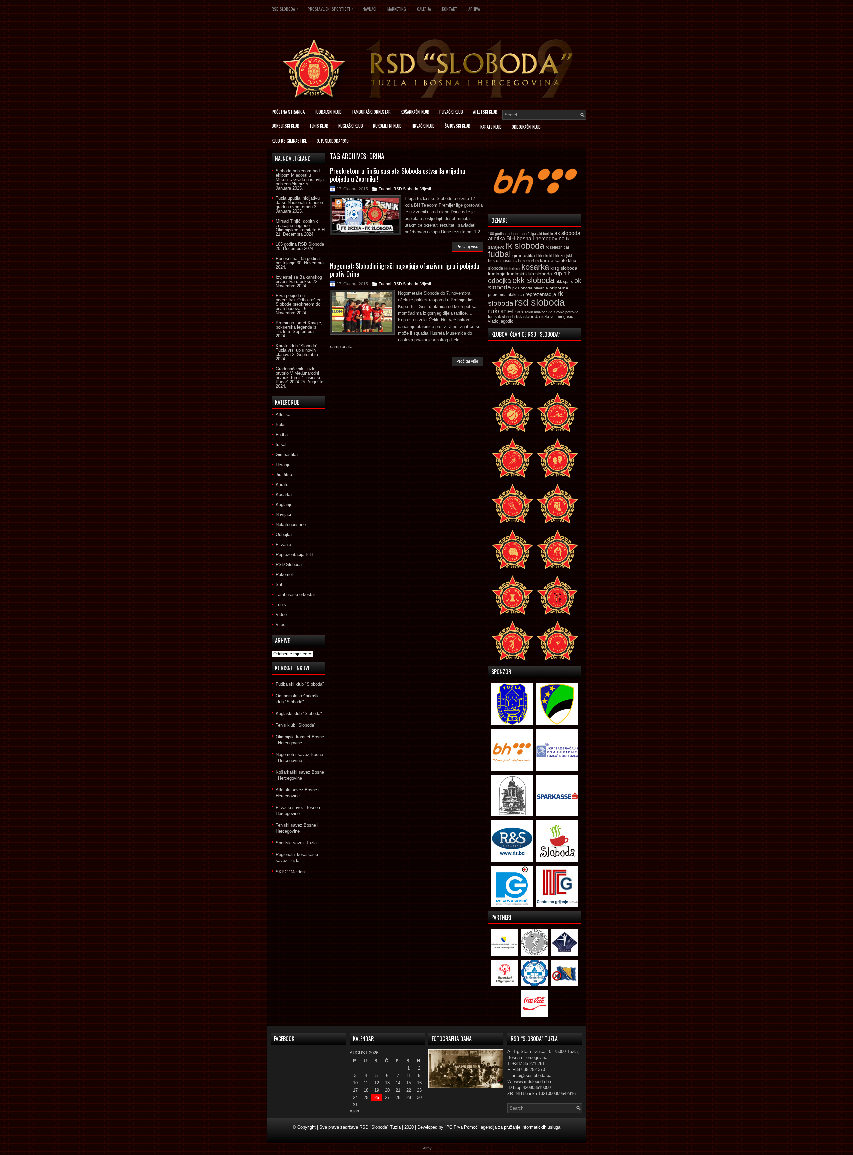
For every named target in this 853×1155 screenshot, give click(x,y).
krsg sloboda (563, 268)
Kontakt (449, 9)
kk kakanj (512, 268)
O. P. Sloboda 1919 (333, 140)
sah (519, 311)
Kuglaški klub (350, 125)
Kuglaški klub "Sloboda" (299, 713)
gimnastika (523, 255)
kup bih (562, 273)
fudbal (499, 254)
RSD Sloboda (285, 9)
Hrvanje (283, 464)
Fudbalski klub (328, 111)
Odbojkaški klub (526, 126)
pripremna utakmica (506, 294)
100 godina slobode (503, 234)
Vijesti (425, 189)
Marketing (396, 9)
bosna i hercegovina (541, 238)
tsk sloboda (528, 316)
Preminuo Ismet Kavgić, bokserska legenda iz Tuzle (299, 327)
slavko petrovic (566, 312)
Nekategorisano (291, 524)
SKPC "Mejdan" (291, 871)
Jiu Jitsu (284, 474)
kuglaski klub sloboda (529, 273)
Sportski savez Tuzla (296, 842)
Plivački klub (451, 111)
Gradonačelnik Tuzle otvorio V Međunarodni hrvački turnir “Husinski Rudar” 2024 (298, 375)
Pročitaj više (467, 246)
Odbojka (284, 534)
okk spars (564, 281)
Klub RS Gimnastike (289, 140)
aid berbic (545, 234)
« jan (354, 1110)
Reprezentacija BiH (294, 554)
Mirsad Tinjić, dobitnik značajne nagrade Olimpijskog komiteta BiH (300, 225)
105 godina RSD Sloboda (300, 244)
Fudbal (385, 189)
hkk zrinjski (562, 256)
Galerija (424, 9)
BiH (510, 238)
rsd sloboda (540, 302)
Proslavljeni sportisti (330, 9)
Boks (281, 424)
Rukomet (284, 574)
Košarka (284, 494)
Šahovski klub (457, 125)
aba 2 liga (528, 234)
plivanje (541, 288)
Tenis (281, 604)
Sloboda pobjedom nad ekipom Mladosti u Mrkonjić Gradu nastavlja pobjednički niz (300, 177)
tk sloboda (506, 317)
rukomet (501, 311)
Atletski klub (485, 111)
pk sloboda (522, 288)
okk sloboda (533, 280)
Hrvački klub (423, 125)
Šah (279, 584)
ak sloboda (567, 233)
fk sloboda (525, 245)
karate (546, 260)
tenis (492, 317)
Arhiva (474, 9)
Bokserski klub (285, 125)
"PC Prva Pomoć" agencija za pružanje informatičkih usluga (502, 1127)
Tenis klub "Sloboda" (296, 725)
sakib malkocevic (538, 312)
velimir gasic (561, 316)
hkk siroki (544, 256)
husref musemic (502, 260)
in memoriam (528, 261)
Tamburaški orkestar (371, 111)
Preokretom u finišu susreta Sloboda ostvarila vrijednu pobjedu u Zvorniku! (397, 175)
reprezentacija (540, 294)
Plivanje (283, 544)
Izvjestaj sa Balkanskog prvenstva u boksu (299, 279)
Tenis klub (318, 125)
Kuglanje (284, 504)
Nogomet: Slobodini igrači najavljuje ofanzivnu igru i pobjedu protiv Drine (404, 270)
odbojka (499, 280)
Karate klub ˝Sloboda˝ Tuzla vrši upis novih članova (296, 350)
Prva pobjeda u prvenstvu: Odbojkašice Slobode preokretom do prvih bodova (298, 302)
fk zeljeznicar (557, 247)
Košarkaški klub (415, 111)
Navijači (369, 9)
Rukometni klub (387, 125)
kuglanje (497, 273)
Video (281, 614)
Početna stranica (288, 111)
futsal (281, 444)
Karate (282, 484)
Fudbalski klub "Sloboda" (300, 684)
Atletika (283, 414)
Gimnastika (287, 454)
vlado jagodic (500, 321)
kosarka (535, 266)
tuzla (545, 317)
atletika (496, 238)
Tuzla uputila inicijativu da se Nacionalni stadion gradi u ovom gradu (299, 202)
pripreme (558, 287)
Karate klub (491, 126)
